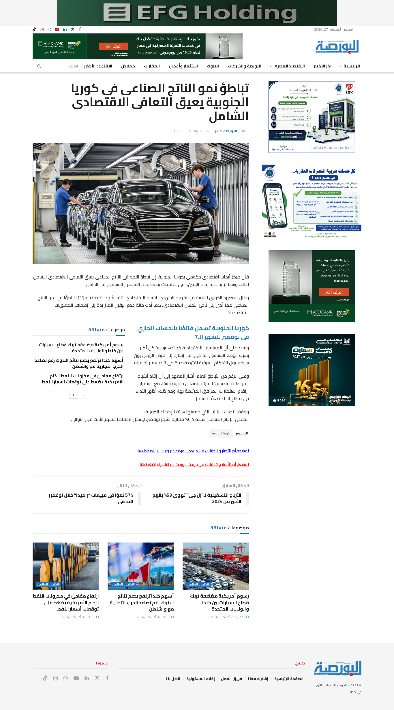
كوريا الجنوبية (221, 433)
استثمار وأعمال (183, 66)
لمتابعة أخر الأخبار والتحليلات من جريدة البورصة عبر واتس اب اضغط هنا (193, 451)
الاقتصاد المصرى (289, 66)
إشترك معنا (258, 678)
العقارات (152, 66)
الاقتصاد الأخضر (98, 66)
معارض (128, 66)
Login (93, 29)
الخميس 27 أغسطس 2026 (228, 617)
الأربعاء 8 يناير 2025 (187, 130)
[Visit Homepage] (338, 46)
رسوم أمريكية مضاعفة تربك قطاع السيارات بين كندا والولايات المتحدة (81, 347)
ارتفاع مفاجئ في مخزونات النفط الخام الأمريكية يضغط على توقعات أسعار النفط (82, 379)
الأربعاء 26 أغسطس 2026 (154, 617)
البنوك (213, 66)
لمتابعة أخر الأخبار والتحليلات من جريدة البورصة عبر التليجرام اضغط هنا (194, 464)
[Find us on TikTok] (34, 29)
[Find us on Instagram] (42, 29)
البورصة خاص (225, 130)
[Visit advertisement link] (197, 13)
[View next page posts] (73, 395)
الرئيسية (352, 66)
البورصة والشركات (244, 66)
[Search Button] (37, 66)
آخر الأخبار (322, 66)
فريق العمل (231, 678)
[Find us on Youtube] (57, 29)
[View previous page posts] (84, 395)
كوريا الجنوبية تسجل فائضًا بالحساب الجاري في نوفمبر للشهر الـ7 (193, 332)
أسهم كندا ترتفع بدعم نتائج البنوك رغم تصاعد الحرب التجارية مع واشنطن (79, 363)
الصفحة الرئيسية (288, 678)
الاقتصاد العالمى (198, 584)
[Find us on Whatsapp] (49, 29)
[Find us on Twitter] (73, 29)
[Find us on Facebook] (80, 29)
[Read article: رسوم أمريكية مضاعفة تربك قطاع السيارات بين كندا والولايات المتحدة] (216, 566)
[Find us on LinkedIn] (65, 29)
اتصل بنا (173, 678)
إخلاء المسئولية (200, 678)
